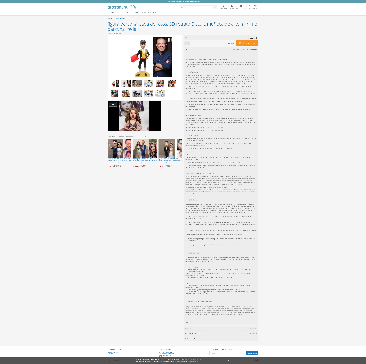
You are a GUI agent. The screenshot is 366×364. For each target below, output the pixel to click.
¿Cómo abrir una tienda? (165, 352)
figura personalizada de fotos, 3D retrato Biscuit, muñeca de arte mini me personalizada (119, 161)
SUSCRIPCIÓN (252, 353)
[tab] (221, 49)
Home (110, 18)
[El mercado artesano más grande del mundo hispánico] (122, 7)
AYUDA (160, 356)
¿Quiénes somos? (113, 352)
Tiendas (126, 13)
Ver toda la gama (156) (140, 137)
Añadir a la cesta (247, 43)
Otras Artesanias (119, 18)
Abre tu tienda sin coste (144, 13)
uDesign (112, 33)
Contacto (110, 353)
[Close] (229, 360)
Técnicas (113, 13)
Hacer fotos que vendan (165, 355)
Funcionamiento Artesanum (166, 353)
